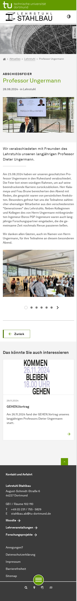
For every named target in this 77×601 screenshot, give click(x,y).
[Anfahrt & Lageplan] (34, 588)
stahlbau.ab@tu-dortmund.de (31, 513)
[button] (16, 334)
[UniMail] (51, 588)
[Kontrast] (68, 16)
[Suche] (26, 588)
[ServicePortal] (42, 588)
